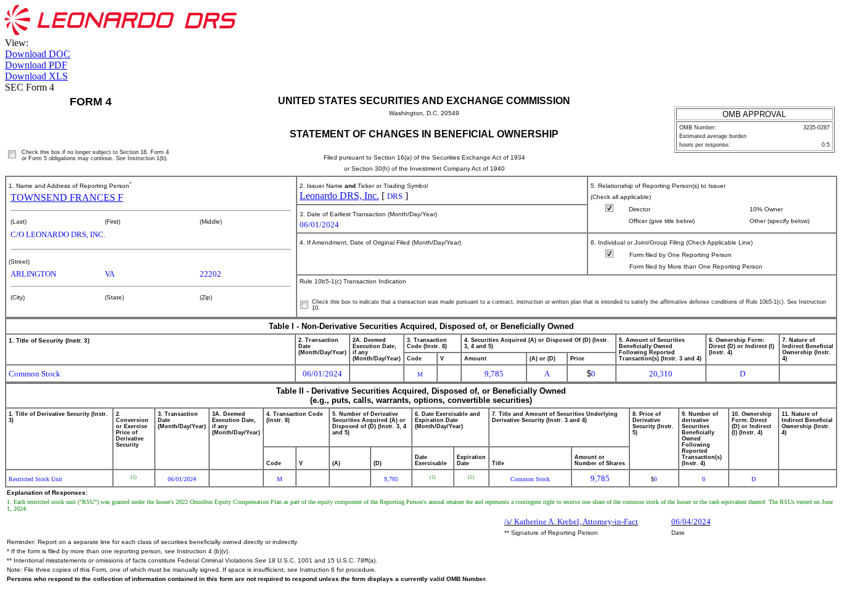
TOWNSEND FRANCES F (66, 197)
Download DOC (37, 54)
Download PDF (36, 65)
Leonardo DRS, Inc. (339, 195)
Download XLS (36, 76)
